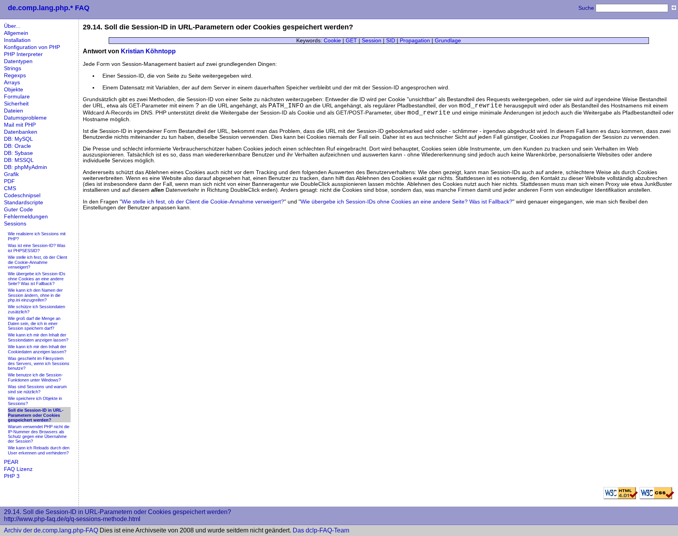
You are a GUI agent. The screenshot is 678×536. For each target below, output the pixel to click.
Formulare (17, 97)
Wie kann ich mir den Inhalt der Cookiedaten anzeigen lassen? (37, 349)
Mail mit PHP (20, 125)
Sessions (15, 224)
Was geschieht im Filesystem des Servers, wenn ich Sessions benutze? (38, 363)
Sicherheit (16, 104)
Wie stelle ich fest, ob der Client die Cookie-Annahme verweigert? (37, 262)
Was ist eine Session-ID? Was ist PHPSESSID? (37, 248)
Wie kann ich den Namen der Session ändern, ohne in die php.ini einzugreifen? (35, 295)
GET (351, 41)
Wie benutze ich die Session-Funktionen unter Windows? (35, 377)
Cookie (332, 41)
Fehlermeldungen (26, 217)
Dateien (13, 111)
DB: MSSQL (19, 160)
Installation (17, 40)
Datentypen (18, 61)
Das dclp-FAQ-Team (321, 530)
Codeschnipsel (22, 195)
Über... (12, 26)
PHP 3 (12, 476)
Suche (586, 8)
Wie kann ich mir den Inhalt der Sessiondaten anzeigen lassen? (38, 337)
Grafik (11, 174)
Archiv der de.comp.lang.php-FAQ (51, 530)
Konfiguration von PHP (32, 47)
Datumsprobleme (25, 118)
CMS (10, 188)
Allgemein (16, 33)
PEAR (11, 462)
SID (390, 41)
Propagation (415, 41)
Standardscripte (23, 202)
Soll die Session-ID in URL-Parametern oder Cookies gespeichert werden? (36, 415)
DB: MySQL (18, 139)
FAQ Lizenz (18, 469)
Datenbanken (20, 132)
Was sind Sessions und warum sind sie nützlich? (37, 389)
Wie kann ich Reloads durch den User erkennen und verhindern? (38, 450)
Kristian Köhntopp (148, 51)
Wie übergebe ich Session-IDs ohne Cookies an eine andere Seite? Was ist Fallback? (37, 278)
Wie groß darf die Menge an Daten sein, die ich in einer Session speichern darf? (34, 323)
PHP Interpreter (23, 54)
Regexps (15, 75)
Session (371, 41)
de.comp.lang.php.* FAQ (48, 8)
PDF (9, 181)
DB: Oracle (17, 146)
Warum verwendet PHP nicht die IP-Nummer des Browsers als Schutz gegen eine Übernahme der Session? (38, 433)
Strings (12, 68)
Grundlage (448, 41)
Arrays (12, 82)
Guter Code (18, 210)
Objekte (13, 90)
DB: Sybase (18, 153)
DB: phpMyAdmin (25, 167)
